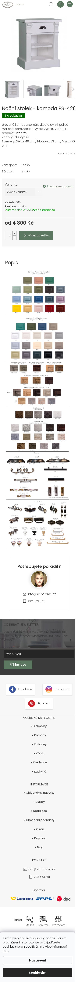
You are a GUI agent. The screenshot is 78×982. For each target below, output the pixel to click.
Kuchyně (40, 771)
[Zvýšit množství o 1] (14, 233)
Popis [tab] (11, 262)
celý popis (65, 153)
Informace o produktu (60, 186)
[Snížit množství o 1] (14, 237)
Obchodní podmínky (40, 820)
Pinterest (43, 703)
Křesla (40, 753)
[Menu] (69, 4)
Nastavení (37, 960)
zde (5, 951)
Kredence (40, 762)
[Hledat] (50, 4)
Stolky (26, 165)
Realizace (40, 811)
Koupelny (40, 726)
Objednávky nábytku (40, 792)
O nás (40, 829)
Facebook (25, 689)
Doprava (40, 838)
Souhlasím (37, 972)
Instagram (61, 689)
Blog (40, 847)
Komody (40, 735)
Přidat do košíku (38, 235)
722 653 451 (36, 601)
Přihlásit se (18, 664)
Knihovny (40, 744)
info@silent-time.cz (42, 594)
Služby (40, 801)
